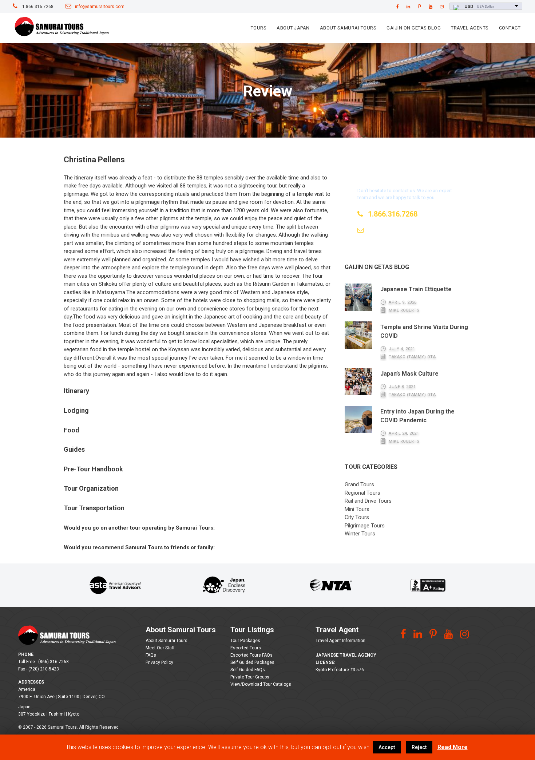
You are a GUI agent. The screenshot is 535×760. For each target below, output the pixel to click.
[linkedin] (408, 6)
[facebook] (397, 6)
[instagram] (442, 6)
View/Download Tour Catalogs (260, 684)
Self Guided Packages (252, 662)
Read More (452, 747)
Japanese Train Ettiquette (416, 289)
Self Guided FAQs (247, 669)
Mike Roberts (404, 310)
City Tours (357, 517)
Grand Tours (359, 484)
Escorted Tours (245, 647)
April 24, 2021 (404, 433)
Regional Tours (362, 493)
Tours (259, 28)
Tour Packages (245, 640)
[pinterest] (419, 6)
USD (468, 6)
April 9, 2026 (403, 302)
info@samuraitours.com (99, 6)
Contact (510, 28)
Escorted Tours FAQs (251, 655)
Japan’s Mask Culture (409, 373)
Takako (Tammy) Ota (412, 357)
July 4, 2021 (402, 349)
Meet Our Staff (160, 647)
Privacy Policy (159, 662)
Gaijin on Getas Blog (414, 28)
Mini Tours (357, 509)
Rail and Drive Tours (368, 501)
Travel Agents (470, 28)
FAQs (151, 655)
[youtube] (430, 6)
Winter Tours (360, 533)
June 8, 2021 (402, 386)
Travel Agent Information (340, 640)
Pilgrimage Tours (365, 525)
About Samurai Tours (348, 28)
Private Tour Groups (249, 677)
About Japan (293, 28)
